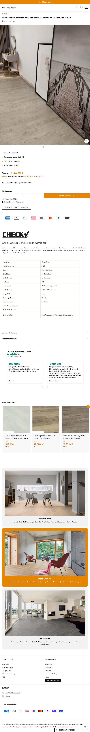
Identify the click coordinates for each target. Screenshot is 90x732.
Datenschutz (49, 667)
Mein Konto (5, 664)
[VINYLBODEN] (45, 613)
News (47, 677)
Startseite (4, 14)
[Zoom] (86, 141)
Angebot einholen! (9, 338)
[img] (46, 353)
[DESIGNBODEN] (45, 493)
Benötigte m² (7, 191)
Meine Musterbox (67, 730)
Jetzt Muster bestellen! (16, 207)
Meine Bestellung (7, 667)
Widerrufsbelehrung (8, 674)
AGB (3, 677)
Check (4, 21)
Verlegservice (6, 671)
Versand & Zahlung (9, 333)
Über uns (48, 671)
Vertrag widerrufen (53, 680)
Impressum (48, 664)
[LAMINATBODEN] (45, 553)
